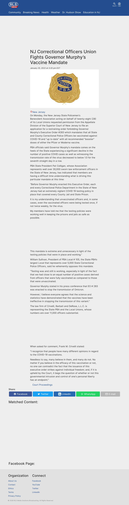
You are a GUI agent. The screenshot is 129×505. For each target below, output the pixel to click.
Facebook (21, 394)
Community (15, 12)
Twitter (44, 394)
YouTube (36, 485)
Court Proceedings (42, 384)
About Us (12, 481)
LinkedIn (66, 394)
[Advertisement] (64, 31)
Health (45, 12)
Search (114, 6)
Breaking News (31, 12)
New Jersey (38, 112)
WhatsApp (89, 394)
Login (119, 6)
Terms (11, 492)
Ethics (11, 488)
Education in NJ (91, 12)
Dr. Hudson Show (71, 12)
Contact (11, 485)
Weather (55, 12)
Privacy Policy (14, 496)
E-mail (111, 394)
